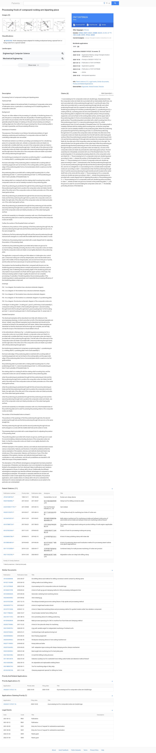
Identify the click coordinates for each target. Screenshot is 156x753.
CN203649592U (8, 639)
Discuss (101, 86)
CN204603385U (8, 598)
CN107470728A (8, 601)
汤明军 (83, 35)
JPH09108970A (8, 497)
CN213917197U (8, 617)
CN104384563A (8, 594)
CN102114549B (8, 582)
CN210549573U (8, 628)
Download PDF (80, 25)
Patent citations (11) (82, 81)
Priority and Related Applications (83, 84)
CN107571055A (8, 609)
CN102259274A (8, 670)
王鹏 (74, 35)
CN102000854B (8, 578)
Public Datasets (76, 750)
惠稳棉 (93, 35)
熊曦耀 (95, 33)
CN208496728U (8, 536)
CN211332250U (8, 554)
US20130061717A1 (9, 507)
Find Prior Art (93, 25)
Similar (103, 25)
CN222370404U (8, 632)
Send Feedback (63, 750)
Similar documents (103, 81)
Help (102, 750)
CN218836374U (8, 666)
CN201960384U (8, 501)
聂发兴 (90, 33)
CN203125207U (8, 512)
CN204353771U (8, 605)
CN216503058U (8, 662)
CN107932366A (8, 530)
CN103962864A (8, 620)
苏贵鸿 (100, 33)
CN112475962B (8, 586)
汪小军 (105, 33)
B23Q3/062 (9, 40)
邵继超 (81, 33)
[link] (34, 42)
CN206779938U (8, 624)
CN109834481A (8, 542)
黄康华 (86, 33)
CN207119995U (8, 643)
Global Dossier (93, 86)
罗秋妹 (88, 35)
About (54, 750)
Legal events (93, 81)
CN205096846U (8, 636)
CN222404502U (8, 651)
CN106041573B (8, 590)
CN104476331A (8, 518)
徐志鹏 (78, 35)
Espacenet (85, 86)
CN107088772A (8, 524)
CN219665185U (8, 655)
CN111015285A (8, 548)
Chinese (86, 30)
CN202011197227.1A (10, 689)
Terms (85, 750)
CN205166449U (8, 647)
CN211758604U (8, 613)
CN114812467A (8, 659)
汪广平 (109, 33)
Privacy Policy (94, 750)
